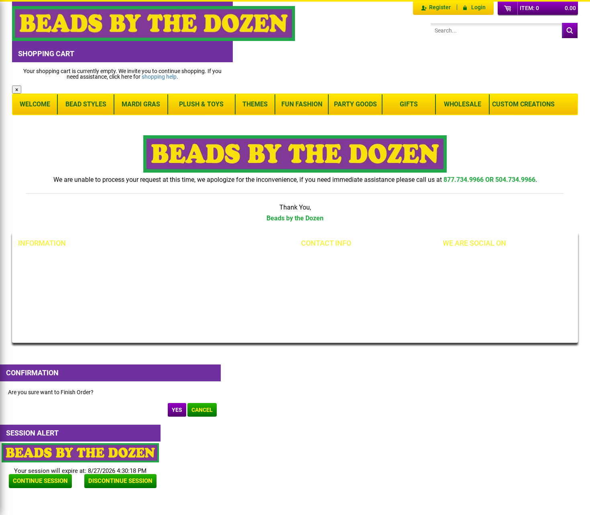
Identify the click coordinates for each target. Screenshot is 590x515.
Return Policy (132, 259)
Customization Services (55, 314)
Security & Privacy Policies (148, 273)
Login (478, 7)
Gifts (409, 104)
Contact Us (40, 287)
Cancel (202, 410)
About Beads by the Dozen (59, 273)
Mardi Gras (141, 104)
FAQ (121, 320)
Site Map (217, 259)
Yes (177, 410)
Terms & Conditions (231, 273)
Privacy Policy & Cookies (237, 287)
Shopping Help (134, 287)
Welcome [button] (35, 104)
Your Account (43, 259)
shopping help (159, 76)
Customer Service (47, 300)
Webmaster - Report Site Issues (146, 303)
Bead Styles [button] (85, 104)
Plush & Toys (201, 104)
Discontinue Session (120, 480)
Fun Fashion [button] (301, 104)
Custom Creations (523, 104)
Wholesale (462, 104)
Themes (255, 104)
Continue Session (40, 480)
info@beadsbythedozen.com (349, 273)
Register (440, 7)
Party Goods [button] (355, 104)
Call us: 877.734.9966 (340, 259)
